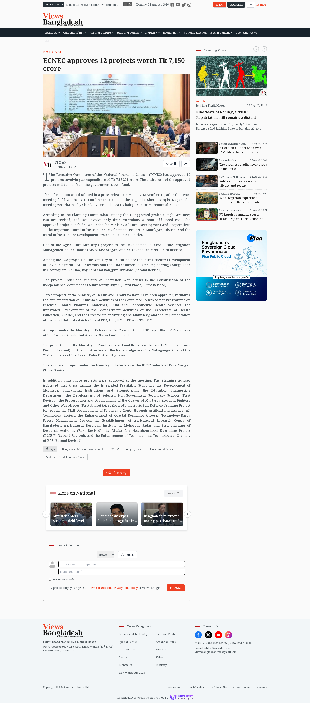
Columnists (236, 4)
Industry (151, 32)
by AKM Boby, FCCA (229, 193)
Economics (170, 32)
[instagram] (189, 5)
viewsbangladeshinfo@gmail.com (215, 652)
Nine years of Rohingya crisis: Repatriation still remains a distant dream (228, 60)
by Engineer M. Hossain (232, 177)
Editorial (51, 32)
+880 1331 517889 (241, 643)
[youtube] (178, 5)
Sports (123, 657)
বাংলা (250, 4)
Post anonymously (63, 579)
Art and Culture (100, 32)
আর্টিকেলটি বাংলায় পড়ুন (116, 473)
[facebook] (172, 5)
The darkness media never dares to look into (226, 158)
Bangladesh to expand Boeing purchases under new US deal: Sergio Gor (162, 509)
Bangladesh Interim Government (82, 449)
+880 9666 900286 (217, 643)
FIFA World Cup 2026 (132, 672)
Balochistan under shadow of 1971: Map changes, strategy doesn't (229, 144)
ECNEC (114, 449)
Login (260, 4)
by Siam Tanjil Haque (211, 106)
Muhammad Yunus (161, 449)
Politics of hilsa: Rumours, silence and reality (226, 175)
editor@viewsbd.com (217, 648)
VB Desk (60, 163)
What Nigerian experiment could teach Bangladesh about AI (223, 194)
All (47, 40)
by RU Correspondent (230, 210)
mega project (134, 449)
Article (200, 101)
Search (219, 4)
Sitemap (262, 687)
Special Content (219, 32)
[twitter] (184, 5)
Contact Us (173, 687)
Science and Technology (134, 634)
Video (159, 657)
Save (169, 164)
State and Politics (128, 32)
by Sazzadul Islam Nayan (232, 143)
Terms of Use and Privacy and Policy (113, 588)
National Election (195, 32)
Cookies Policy (219, 687)
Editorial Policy (195, 687)
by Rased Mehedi (228, 160)
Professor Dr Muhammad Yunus (65, 457)
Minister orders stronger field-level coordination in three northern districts (68, 509)
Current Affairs (73, 32)
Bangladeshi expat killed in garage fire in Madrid (114, 507)
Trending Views (246, 32)
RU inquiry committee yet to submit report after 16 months (231, 210)
